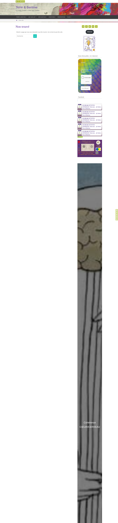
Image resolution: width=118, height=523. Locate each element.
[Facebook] (18, 1)
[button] (80, 137)
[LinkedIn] (22, 1)
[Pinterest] (20, 1)
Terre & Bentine (26, 7)
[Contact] (24, 1)
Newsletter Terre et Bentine (87, 71)
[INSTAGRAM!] (17, 1)
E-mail (83, 62)
